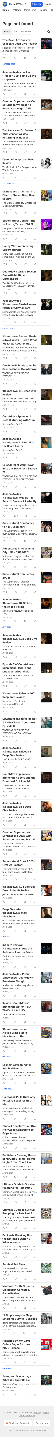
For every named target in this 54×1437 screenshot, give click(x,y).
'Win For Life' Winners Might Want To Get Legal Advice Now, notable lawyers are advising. (18, 1168)
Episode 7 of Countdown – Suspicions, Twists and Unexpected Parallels (18, 668)
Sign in (47, 4)
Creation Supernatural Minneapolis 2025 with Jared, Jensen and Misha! (18, 836)
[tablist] (17, 32)
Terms (46, 1412)
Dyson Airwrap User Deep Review (18, 161)
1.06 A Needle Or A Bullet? (16, 759)
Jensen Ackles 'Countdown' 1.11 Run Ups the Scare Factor (18, 442)
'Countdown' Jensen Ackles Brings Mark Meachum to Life (15, 1033)
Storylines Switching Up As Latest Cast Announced (19, 1385)
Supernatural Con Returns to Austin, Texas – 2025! (18, 222)
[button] (5, 10)
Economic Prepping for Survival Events (16, 1066)
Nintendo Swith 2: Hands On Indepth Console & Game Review (18, 1290)
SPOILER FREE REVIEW (13, 1014)
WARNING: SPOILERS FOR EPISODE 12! (15, 374)
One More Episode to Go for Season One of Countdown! (19, 367)
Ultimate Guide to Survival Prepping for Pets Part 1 (18, 1211)
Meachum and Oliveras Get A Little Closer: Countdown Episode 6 (19, 722)
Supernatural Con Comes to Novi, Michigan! (18, 525)
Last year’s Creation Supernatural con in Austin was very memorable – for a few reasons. (19, 230)
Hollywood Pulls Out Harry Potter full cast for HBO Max (18, 1100)
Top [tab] (15, 31)
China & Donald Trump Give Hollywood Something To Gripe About (19, 1130)
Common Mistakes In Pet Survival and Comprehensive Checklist (19, 1193)
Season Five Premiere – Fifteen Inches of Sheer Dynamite (18, 49)
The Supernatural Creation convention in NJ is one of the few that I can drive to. (19, 583)
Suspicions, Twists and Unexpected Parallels (14, 702)
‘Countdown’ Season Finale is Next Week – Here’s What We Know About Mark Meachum (19, 340)
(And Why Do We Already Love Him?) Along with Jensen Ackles (18, 922)
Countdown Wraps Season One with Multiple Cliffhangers (19, 275)
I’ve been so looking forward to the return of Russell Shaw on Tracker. (18, 143)
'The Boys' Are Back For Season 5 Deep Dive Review (19, 42)
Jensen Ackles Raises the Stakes (18, 894)
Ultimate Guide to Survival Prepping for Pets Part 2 (18, 1186)
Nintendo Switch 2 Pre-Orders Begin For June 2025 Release (17, 1344)
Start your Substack (19, 1423)
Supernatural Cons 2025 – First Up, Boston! (19, 863)
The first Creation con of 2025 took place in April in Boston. (17, 870)
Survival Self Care (13, 1264)
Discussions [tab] (25, 31)
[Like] (4, 58)
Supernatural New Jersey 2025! (18, 576)
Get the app (42, 1423)
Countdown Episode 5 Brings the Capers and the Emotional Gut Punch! (18, 778)
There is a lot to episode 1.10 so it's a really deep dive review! (18, 507)
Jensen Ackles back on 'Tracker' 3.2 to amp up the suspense (19, 76)
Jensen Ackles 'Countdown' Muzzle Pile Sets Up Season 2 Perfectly (19, 498)
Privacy (37, 1412)
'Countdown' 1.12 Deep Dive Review (19, 392)
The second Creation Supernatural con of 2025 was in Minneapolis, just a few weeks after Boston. (19, 845)
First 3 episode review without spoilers (18, 958)
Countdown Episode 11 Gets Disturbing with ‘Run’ (18, 418)
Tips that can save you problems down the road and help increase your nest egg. (19, 1074)
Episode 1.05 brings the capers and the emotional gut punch (18, 816)
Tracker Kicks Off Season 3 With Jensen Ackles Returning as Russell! (19, 134)
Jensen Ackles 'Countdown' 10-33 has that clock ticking (17, 603)
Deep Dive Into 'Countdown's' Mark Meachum (14, 913)
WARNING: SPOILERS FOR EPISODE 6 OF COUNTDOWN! (17, 732)
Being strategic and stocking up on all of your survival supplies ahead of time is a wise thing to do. (18, 1324)
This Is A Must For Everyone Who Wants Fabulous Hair (19, 168)
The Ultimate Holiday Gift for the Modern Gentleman (19, 204)
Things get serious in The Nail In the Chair (19, 648)
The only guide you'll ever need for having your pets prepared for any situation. (19, 1219)
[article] (27, 49)
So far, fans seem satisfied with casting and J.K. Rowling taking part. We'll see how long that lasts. (18, 1110)
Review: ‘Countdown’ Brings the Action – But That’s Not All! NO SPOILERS (16, 1007)
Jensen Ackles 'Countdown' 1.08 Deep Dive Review (19, 639)
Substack (12, 1430)
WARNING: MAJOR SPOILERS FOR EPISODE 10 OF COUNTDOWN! (19, 478)
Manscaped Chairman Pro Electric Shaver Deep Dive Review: (18, 195)
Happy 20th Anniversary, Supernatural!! (18, 248)
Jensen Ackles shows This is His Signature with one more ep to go (19, 400)
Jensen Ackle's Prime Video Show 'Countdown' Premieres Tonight (18, 978)
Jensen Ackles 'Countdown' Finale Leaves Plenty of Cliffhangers (19, 304)
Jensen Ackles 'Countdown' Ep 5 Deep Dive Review (16, 807)
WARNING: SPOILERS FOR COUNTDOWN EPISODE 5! (16, 787)
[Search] (49, 32)
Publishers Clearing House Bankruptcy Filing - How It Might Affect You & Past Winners (19, 1159)
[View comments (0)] (15, 58)
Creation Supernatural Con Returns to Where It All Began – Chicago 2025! (19, 105)
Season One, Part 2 (12, 423)
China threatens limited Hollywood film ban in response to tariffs (18, 1139)
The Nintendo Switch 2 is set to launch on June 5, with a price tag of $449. (19, 1299)
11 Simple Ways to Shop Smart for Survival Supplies (19, 1317)
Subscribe (36, 4)
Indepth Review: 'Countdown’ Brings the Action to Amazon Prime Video (17, 948)
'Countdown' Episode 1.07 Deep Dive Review (18, 695)
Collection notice (27, 1415)
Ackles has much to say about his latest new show (19, 987)
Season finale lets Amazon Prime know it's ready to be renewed (19, 313)
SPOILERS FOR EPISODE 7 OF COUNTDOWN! (17, 677)
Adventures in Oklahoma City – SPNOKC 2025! (18, 550)
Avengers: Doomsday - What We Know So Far (16, 1378)
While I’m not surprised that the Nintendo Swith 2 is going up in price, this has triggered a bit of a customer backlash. (19, 1248)
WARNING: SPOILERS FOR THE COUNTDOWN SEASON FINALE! (18, 284)
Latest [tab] (7, 31)
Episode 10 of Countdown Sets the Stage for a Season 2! (19, 468)
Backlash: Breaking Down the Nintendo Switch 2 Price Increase (18, 1239)
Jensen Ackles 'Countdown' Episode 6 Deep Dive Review (16, 751)
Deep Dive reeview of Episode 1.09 (17, 612)
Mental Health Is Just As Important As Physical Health (17, 1270)
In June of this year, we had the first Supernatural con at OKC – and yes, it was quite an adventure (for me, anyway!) (18, 558)
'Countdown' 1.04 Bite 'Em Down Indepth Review (18, 888)
